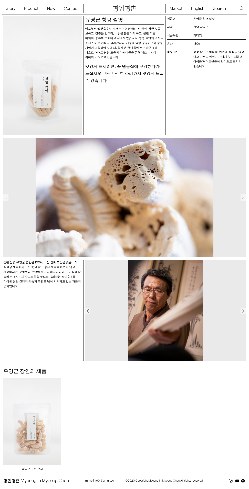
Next (243, 197)
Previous (5, 197)
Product (31, 8)
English (197, 8)
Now (51, 8)
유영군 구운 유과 (32, 469)
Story (10, 8)
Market (175, 8)
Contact (71, 8)
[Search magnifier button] (227, 8)
